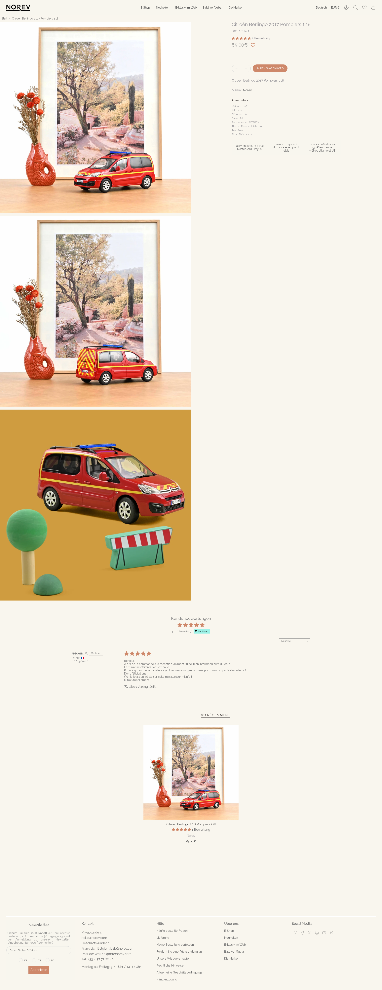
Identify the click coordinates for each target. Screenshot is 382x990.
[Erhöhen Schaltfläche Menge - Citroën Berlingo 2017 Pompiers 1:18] (247, 68)
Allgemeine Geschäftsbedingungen (180, 972)
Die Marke (231, 958)
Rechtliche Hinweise (170, 965)
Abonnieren (38, 970)
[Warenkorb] (373, 7)
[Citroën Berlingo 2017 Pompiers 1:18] (191, 772)
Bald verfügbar (234, 951)
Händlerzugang (167, 979)
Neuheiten (231, 937)
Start (4, 18)
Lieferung (163, 937)
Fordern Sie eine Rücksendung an (179, 951)
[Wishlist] (364, 8)
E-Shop (229, 930)
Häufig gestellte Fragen (172, 930)
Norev (247, 90)
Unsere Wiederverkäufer (173, 958)
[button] (145, 7)
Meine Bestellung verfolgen (175, 944)
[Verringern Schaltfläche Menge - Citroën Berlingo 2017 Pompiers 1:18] (235, 68)
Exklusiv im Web (235, 944)
